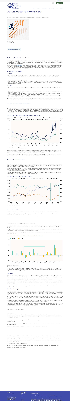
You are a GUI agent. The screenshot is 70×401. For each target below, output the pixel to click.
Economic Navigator (19, 65)
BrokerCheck (53, 395)
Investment (23, 394)
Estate (22, 395)
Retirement (23, 393)
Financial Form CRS (35, 393)
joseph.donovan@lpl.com (11, 399)
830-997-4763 (11, 393)
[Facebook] (53, 3)
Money (22, 399)
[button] (34, 8)
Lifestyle (22, 400)
